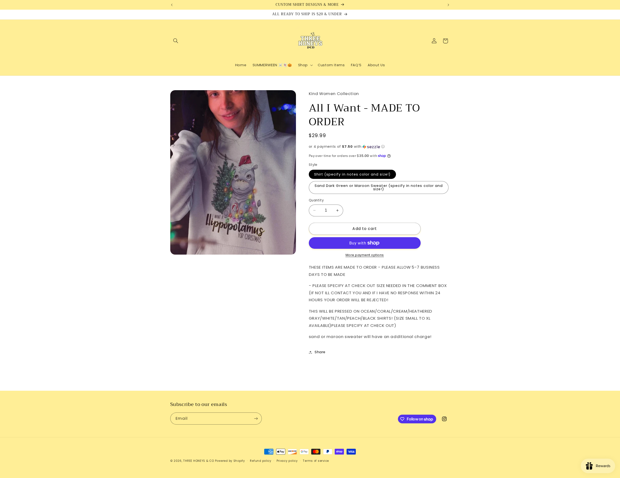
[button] (175, 40)
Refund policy (260, 461)
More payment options (365, 255)
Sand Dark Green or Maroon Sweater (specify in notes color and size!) (379, 187)
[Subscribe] (255, 418)
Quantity (316, 200)
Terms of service (316, 461)
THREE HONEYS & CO (198, 461)
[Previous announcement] (171, 5)
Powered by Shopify (230, 461)
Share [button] (320, 352)
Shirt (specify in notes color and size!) (352, 174)
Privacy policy (287, 461)
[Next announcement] (448, 5)
